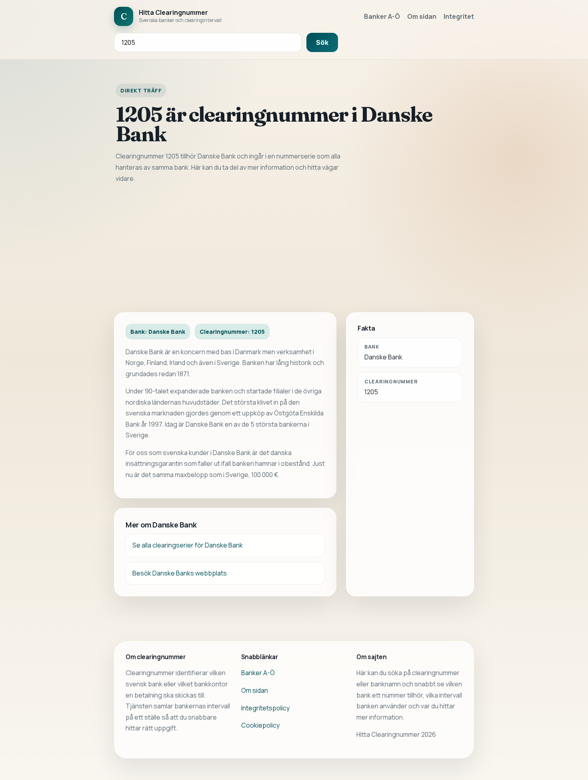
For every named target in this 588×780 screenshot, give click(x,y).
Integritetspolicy (265, 708)
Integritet (459, 16)
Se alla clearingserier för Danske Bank (187, 545)
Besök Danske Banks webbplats (179, 573)
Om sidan (421, 16)
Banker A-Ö (382, 16)
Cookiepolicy (260, 725)
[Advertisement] (294, 248)
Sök (322, 42)
